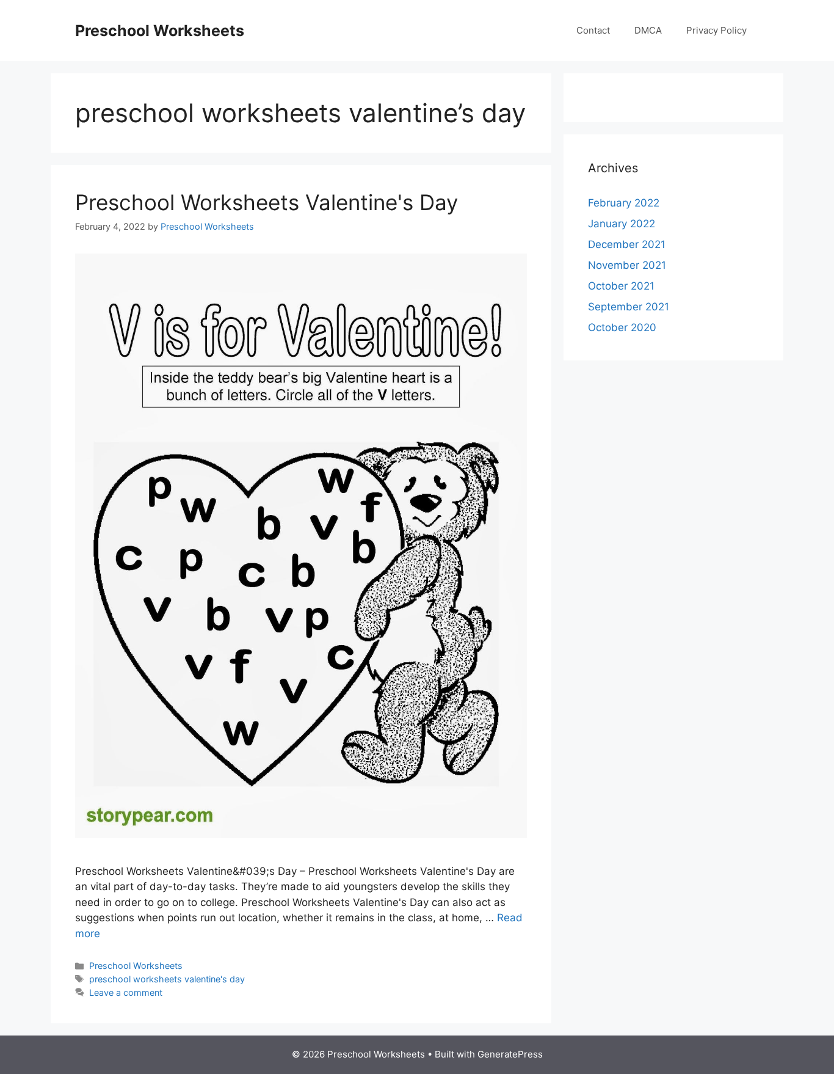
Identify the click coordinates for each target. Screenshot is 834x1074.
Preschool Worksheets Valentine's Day (266, 202)
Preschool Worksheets (159, 30)
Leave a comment (125, 992)
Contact (593, 30)
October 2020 (622, 327)
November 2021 (627, 265)
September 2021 (628, 307)
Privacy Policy (716, 30)
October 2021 (621, 286)
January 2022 (621, 223)
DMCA (648, 30)
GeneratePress (510, 1054)
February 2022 (623, 203)
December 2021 (626, 244)
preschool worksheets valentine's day (167, 979)
